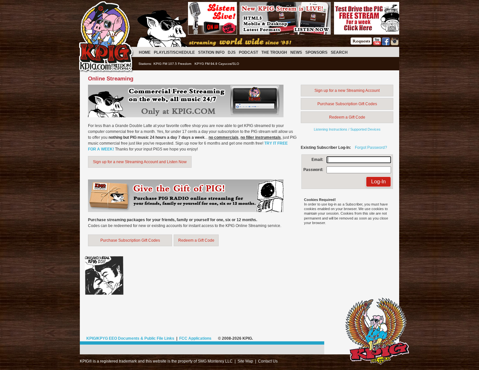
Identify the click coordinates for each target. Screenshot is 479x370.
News (296, 52)
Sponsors (316, 52)
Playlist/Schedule (174, 52)
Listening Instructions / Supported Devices (347, 129)
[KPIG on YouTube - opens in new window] (377, 44)
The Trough (274, 52)
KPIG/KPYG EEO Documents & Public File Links (130, 338)
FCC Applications (195, 338)
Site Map (245, 361)
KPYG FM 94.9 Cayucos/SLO (217, 63)
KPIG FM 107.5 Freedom (172, 63)
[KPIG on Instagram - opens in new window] (395, 44)
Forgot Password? (371, 147)
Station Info (211, 52)
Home (145, 52)
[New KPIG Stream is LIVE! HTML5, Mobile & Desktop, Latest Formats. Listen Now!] (285, 33)
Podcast (248, 52)
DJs (232, 52)
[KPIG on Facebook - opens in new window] (386, 44)
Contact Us (268, 361)
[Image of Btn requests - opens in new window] (361, 44)
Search (339, 52)
